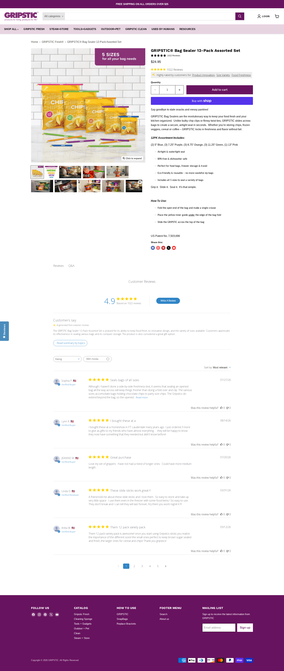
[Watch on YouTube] (174, 248)
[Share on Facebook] (153, 248)
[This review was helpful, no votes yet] (221, 408)
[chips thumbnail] (37, 172)
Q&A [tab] (71, 266)
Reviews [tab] (58, 266)
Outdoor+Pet (110, 29)
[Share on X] (169, 248)
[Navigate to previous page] (118, 566)
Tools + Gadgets (83, 623)
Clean (77, 633)
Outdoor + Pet (81, 628)
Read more (142, 397)
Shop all (10, 29)
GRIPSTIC (122, 614)
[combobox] (67, 359)
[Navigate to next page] (166, 566)
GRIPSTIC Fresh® (53, 41)
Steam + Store (82, 638)
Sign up (245, 627)
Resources (187, 29)
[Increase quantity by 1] (179, 89)
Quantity (156, 82)
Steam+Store (59, 29)
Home (34, 41)
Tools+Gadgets (84, 29)
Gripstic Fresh (34, 29)
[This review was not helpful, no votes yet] (227, 408)
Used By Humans (163, 29)
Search (163, 614)
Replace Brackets (126, 623)
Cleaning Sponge (83, 619)
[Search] (239, 16)
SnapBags (122, 619)
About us (164, 619)
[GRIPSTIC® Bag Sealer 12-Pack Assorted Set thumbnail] (51, 172)
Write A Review (168, 300)
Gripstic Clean (136, 29)
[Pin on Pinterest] (163, 248)
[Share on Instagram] (158, 248)
